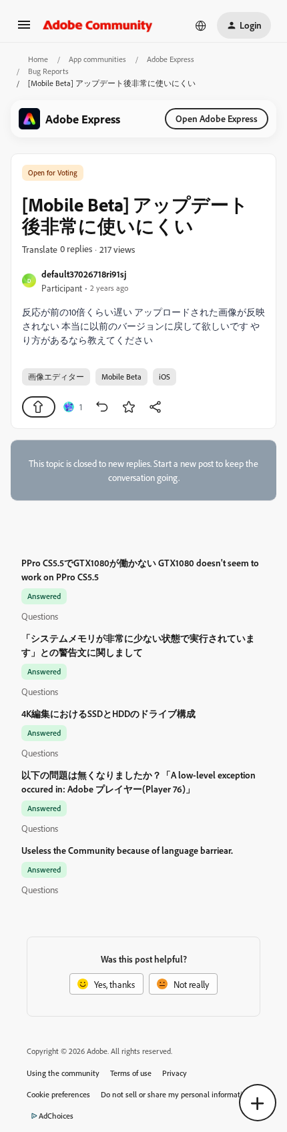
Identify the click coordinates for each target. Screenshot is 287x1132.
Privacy (174, 1073)
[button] (24, 29)
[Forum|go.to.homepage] (98, 25)
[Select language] (201, 25)
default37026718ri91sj (83, 273)
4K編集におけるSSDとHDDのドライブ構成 (108, 713)
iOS (164, 377)
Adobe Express (170, 59)
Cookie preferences (58, 1094)
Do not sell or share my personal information (176, 1094)
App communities (97, 59)
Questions (39, 616)
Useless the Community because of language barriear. (127, 850)
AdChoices (56, 1116)
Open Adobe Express (217, 118)
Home (38, 59)
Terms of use (131, 1073)
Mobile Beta (121, 377)
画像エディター (56, 377)
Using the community (63, 1073)
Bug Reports (48, 71)
